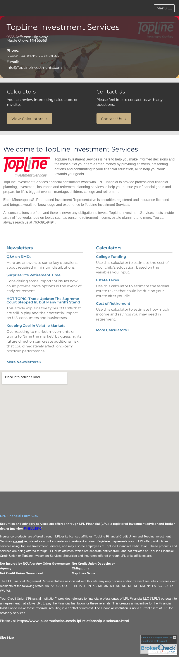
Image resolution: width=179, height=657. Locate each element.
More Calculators (112, 330)
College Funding (111, 257)
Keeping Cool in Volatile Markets (36, 326)
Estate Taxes (107, 280)
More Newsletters (24, 362)
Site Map (7, 637)
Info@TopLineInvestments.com (34, 67)
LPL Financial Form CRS (19, 516)
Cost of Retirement (113, 303)
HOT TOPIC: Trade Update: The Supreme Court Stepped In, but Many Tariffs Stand (43, 300)
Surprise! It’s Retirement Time (33, 275)
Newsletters (20, 247)
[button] (164, 8)
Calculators (108, 247)
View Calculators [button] (27, 119)
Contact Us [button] (111, 119)
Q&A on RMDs (19, 257)
